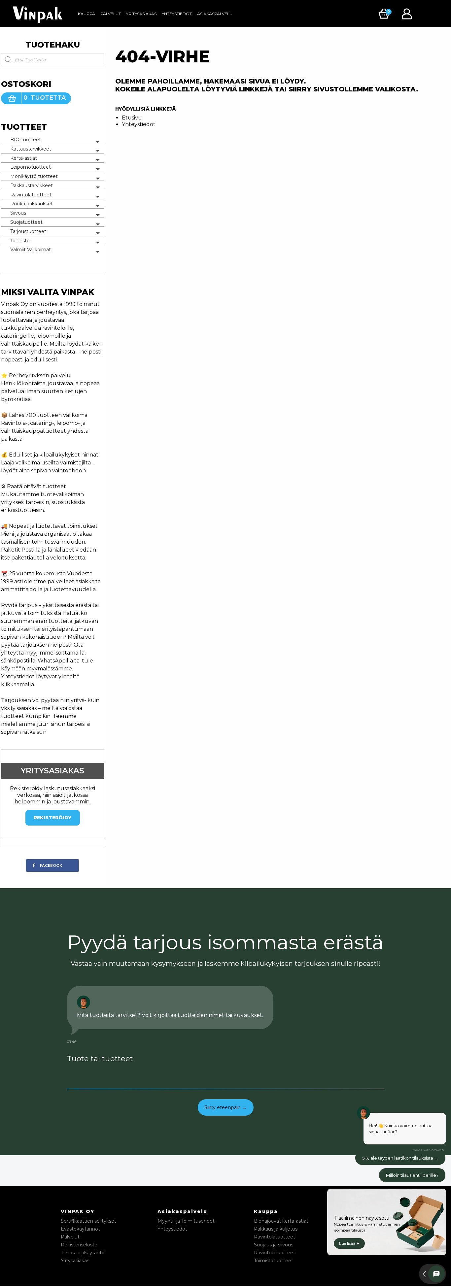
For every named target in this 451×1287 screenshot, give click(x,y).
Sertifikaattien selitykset (88, 1221)
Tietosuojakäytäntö (83, 1253)
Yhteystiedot (177, 13)
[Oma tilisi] (408, 13)
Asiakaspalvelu (214, 13)
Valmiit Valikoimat (30, 250)
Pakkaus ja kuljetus (275, 1229)
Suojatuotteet (26, 222)
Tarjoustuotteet (28, 231)
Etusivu (132, 118)
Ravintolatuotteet (31, 195)
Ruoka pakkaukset (31, 204)
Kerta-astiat (23, 158)
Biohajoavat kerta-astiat (281, 1221)
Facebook (51, 865)
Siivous (18, 213)
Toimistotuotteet (273, 1261)
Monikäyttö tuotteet (34, 176)
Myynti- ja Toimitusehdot (186, 1221)
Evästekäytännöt (80, 1229)
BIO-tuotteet (25, 140)
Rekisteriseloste (79, 1245)
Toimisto (20, 241)
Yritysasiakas (141, 13)
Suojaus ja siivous (273, 1245)
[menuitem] (86, 14)
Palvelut (110, 13)
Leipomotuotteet (30, 167)
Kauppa (86, 13)
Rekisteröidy (52, 818)
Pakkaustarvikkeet (31, 185)
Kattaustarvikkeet (30, 149)
